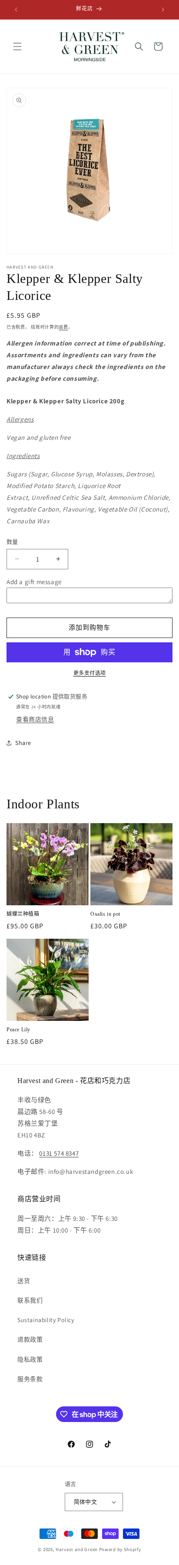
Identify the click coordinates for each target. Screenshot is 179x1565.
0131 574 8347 (59, 1153)
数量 (12, 541)
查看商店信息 (35, 719)
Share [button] (23, 743)
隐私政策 (30, 1359)
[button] (17, 46)
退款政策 (30, 1339)
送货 (23, 1281)
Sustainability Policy (45, 1320)
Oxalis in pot (105, 914)
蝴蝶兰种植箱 (23, 914)
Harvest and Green (77, 1549)
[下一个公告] (162, 9)
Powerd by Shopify (120, 1549)
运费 (63, 327)
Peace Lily (18, 1030)
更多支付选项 (89, 673)
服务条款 (30, 1379)
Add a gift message (34, 582)
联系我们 (30, 1300)
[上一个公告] (16, 9)
